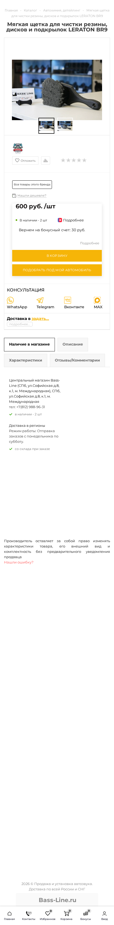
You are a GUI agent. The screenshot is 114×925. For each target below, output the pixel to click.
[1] (63, 160)
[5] (84, 160)
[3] (74, 160)
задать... (40, 318)
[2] (68, 160)
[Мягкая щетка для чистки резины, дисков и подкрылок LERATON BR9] (46, 126)
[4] (79, 160)
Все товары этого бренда (32, 184)
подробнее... (19, 324)
